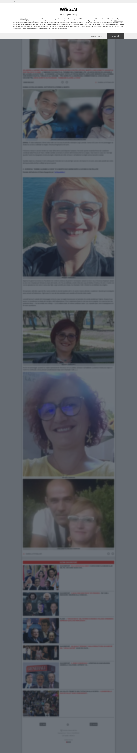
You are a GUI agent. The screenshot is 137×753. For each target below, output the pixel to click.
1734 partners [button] (24, 19)
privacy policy (40, 28)
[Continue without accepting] (14, 1)
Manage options (96, 36)
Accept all (115, 36)
